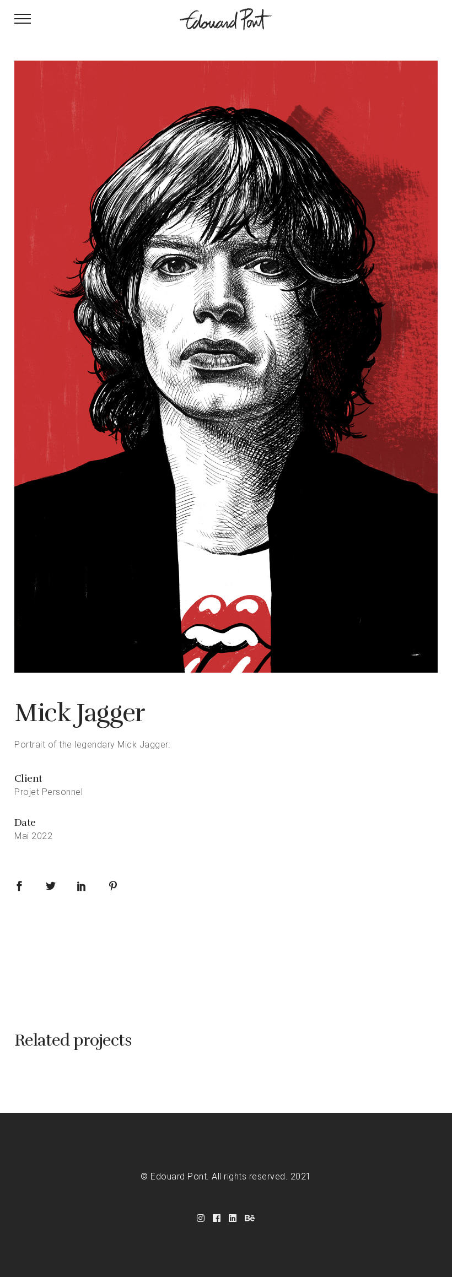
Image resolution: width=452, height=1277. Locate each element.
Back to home (226, 958)
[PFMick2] (226, 367)
